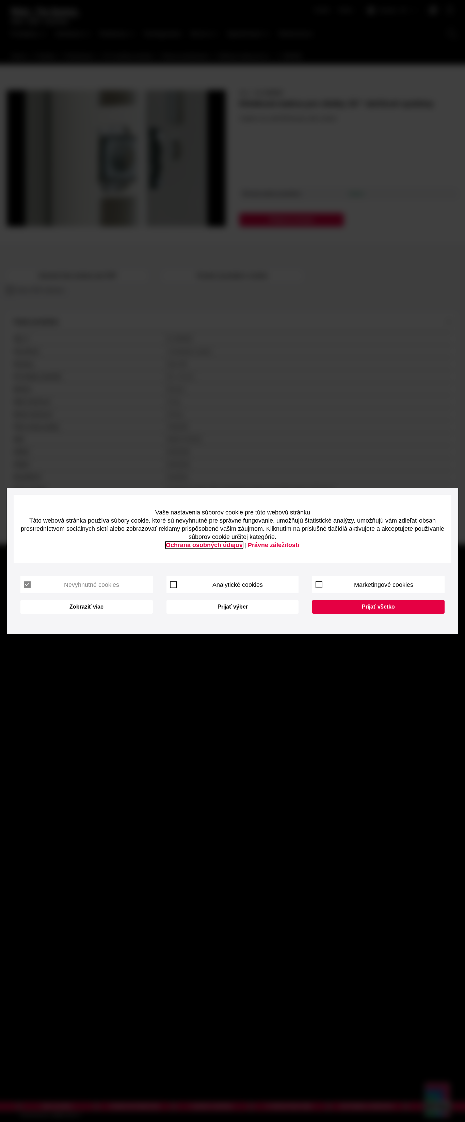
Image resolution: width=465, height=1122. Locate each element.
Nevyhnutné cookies (91, 584)
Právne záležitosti (273, 545)
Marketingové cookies (383, 584)
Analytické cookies (237, 584)
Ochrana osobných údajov (204, 545)
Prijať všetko (378, 607)
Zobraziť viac (86, 607)
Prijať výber (233, 607)
